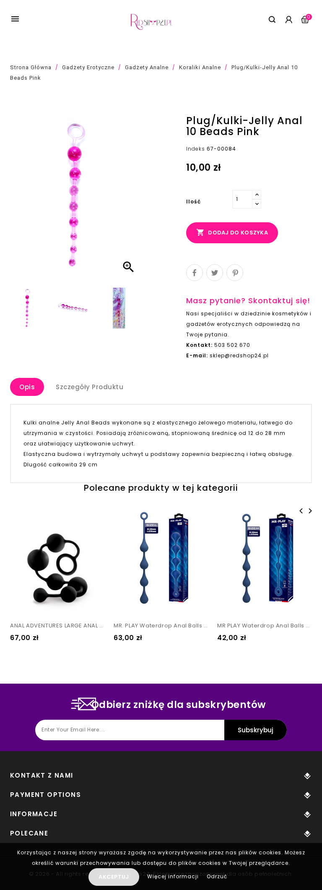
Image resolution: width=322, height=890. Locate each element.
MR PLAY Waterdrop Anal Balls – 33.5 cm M (264, 626)
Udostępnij (195, 273)
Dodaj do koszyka (232, 232)
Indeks (195, 148)
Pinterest (235, 273)
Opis (27, 387)
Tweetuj (215, 273)
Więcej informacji (173, 876)
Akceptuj (114, 877)
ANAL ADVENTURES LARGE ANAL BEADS (57, 626)
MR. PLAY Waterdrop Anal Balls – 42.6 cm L (161, 626)
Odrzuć (217, 876)
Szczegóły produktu (89, 387)
